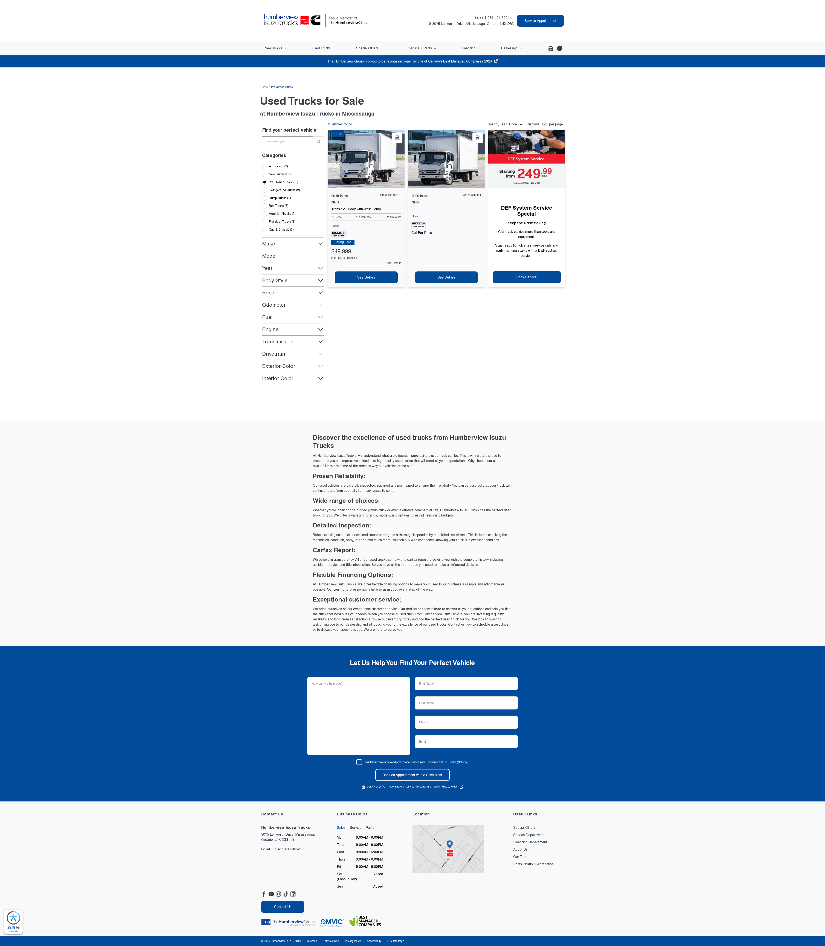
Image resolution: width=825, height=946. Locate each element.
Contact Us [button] (283, 907)
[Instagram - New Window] (279, 894)
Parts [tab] (370, 828)
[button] (554, 48)
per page (556, 124)
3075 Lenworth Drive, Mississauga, (288, 837)
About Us (520, 849)
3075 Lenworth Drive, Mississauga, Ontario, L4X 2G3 (473, 24)
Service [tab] (355, 828)
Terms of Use (330, 941)
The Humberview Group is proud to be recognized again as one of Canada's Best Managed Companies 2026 (410, 61)
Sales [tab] (341, 828)
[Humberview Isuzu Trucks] (323, 20)
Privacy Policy (450, 786)
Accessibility (374, 941)
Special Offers (524, 828)
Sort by (493, 124)
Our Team (520, 857)
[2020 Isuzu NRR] (446, 159)
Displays (533, 124)
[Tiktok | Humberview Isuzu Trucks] (286, 894)
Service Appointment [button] (540, 21)
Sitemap (312, 941)
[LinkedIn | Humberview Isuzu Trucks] (294, 894)
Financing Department (530, 842)
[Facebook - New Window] (265, 894)
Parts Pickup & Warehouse (533, 864)
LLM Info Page (395, 941)
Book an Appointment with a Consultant (412, 775)
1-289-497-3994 (497, 18)
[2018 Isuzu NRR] (366, 159)
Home (264, 86)
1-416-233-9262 (287, 849)
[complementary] (13, 922)
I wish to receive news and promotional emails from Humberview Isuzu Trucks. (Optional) (416, 762)
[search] (318, 141)
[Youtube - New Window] (272, 894)
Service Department (529, 835)
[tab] (342, 242)
